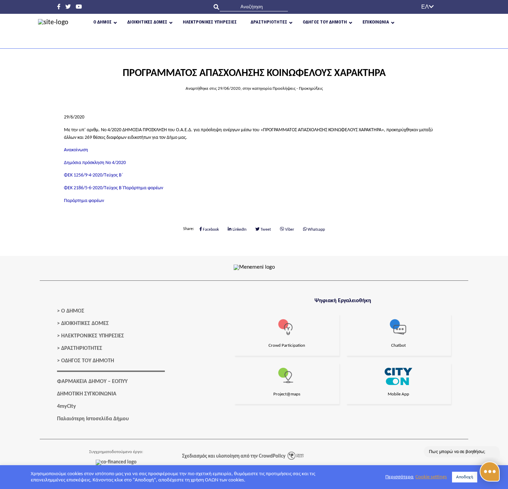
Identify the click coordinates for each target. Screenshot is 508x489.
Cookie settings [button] (431, 477)
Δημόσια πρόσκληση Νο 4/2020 (95, 162)
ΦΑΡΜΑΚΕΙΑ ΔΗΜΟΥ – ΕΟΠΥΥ (92, 381)
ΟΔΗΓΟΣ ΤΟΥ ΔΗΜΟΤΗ (87, 361)
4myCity (66, 406)
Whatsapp (316, 230)
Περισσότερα (399, 477)
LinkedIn (239, 230)
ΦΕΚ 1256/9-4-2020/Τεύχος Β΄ (93, 175)
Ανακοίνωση (76, 150)
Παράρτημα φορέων (143, 188)
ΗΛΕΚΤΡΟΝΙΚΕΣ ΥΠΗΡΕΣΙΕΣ (92, 336)
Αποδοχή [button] (464, 477)
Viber (289, 230)
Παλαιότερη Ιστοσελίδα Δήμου (93, 419)
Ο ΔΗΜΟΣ (72, 311)
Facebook (210, 230)
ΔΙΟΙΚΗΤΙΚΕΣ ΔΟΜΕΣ (85, 323)
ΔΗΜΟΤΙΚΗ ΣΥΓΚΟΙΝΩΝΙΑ (86, 394)
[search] (254, 6)
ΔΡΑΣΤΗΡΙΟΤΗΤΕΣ (81, 348)
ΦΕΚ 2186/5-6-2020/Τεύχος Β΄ (93, 188)
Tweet (265, 230)
